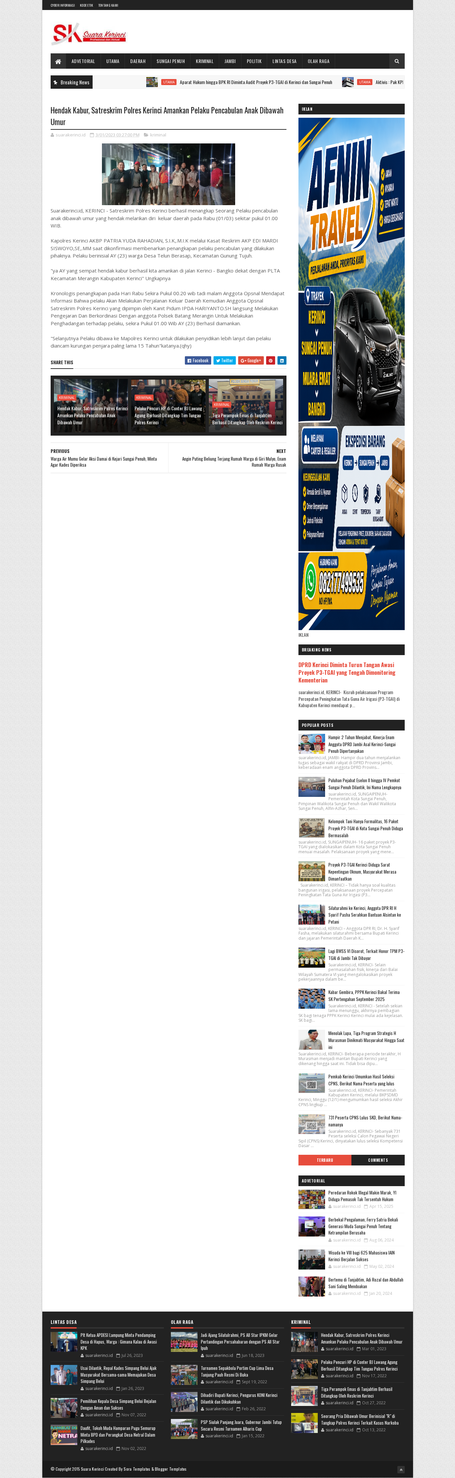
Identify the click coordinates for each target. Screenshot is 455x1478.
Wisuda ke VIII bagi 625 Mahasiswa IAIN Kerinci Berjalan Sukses (361, 1256)
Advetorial (83, 60)
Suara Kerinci (92, 1469)
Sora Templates (137, 1469)
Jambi (230, 60)
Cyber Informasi (63, 5)
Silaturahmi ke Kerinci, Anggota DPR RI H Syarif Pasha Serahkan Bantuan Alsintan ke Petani (364, 915)
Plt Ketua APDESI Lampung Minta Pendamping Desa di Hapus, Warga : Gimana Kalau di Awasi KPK (119, 1341)
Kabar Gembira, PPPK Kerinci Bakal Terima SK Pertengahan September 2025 (364, 995)
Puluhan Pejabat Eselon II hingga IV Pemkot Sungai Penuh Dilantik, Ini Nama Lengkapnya (364, 784)
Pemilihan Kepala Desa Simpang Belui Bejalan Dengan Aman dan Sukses (118, 1404)
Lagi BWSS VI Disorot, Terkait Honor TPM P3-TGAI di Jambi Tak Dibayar (366, 954)
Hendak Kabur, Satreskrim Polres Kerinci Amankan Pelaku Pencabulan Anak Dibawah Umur (92, 415)
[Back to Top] (401, 1469)
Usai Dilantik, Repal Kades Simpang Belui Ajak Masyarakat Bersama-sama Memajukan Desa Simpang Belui (119, 1374)
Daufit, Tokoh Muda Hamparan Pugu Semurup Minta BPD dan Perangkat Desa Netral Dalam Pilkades (118, 1434)
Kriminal (205, 60)
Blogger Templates (171, 1469)
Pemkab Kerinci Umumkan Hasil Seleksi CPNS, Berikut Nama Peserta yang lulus (361, 1080)
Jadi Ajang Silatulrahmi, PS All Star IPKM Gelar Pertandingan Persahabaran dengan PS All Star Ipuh (240, 1341)
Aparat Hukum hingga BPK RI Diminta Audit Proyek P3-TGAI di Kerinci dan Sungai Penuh (217, 81)
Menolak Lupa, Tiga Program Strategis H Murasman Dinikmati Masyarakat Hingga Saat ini (366, 1040)
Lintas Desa (284, 60)
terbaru (325, 1160)
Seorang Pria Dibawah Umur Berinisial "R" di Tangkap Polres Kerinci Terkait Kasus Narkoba (360, 1419)
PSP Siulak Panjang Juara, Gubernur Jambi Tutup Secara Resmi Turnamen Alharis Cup (241, 1425)
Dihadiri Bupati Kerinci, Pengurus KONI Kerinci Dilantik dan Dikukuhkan (239, 1398)
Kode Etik (86, 5)
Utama (113, 60)
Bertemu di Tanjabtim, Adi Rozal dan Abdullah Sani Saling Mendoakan (365, 1283)
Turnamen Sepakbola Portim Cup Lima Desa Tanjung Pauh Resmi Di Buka (237, 1371)
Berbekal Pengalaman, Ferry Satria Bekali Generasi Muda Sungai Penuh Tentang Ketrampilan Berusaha (363, 1226)
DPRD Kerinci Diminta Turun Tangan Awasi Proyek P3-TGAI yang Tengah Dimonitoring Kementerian (346, 672)
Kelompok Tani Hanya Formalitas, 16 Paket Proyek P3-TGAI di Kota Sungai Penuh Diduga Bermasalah (365, 828)
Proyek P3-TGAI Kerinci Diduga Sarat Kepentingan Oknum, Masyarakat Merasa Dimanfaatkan (362, 871)
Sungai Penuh (171, 60)
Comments (378, 1160)
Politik (254, 60)
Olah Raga (319, 60)
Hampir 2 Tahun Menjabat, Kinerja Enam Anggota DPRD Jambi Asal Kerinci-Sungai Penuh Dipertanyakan (362, 744)
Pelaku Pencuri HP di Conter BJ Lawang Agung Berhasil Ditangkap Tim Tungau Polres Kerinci (168, 415)
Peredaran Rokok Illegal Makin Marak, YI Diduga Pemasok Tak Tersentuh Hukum (362, 1195)
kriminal (158, 135)
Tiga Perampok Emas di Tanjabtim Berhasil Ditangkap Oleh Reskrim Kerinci (247, 419)
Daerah (138, 60)
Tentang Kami (108, 5)
